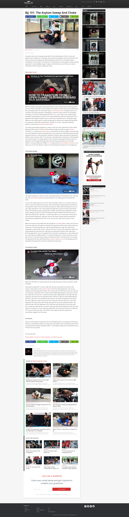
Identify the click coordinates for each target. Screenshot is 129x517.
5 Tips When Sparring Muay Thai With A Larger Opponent (69, 467)
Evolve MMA (36, 50)
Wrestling (69, 6)
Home (26, 6)
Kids (76, 6)
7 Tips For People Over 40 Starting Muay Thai (68, 451)
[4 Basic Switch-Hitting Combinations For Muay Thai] (93, 121)
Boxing (47, 6)
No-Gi (49, 143)
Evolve (89, 6)
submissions (42, 124)
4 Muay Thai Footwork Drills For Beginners (33, 451)
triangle (59, 223)
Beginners (46, 449)
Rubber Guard (32, 72)
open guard (46, 131)
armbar (52, 239)
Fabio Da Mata (64, 427)
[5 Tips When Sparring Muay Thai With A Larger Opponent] (93, 138)
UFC (25, 511)
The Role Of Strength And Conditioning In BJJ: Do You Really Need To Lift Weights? (38, 430)
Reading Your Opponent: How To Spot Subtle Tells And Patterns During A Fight (37, 380)
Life (82, 6)
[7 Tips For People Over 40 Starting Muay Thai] (93, 88)
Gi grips (71, 129)
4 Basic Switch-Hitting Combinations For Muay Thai (51, 467)
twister (54, 114)
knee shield (47, 289)
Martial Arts (27, 509)
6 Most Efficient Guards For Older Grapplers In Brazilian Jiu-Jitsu (43, 337)
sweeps (51, 124)
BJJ (67, 56)
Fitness (60, 6)
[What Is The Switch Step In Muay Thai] (86, 198)
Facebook (94, 2)
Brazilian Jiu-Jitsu (29, 50)
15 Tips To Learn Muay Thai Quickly (91, 112)
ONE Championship (40, 509)
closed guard (34, 198)
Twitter (96, 2)
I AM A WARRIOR (62, 489)
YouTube (101, 2)
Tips (49, 509)
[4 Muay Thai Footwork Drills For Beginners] (86, 191)
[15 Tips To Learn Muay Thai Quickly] (93, 104)
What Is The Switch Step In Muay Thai (97, 195)
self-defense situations (68, 143)
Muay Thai (34, 6)
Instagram (99, 2)
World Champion (51, 511)
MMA (54, 6)
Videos (37, 511)
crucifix (63, 239)
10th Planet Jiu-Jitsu (58, 110)
